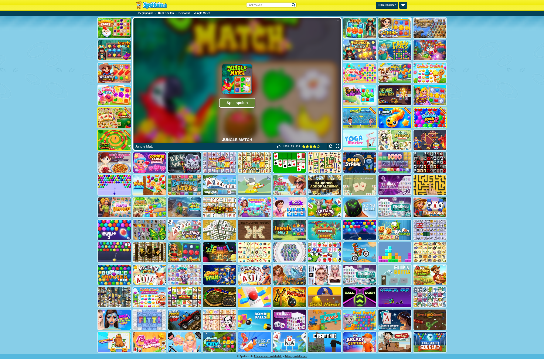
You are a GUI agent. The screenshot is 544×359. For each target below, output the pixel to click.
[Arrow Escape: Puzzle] (430, 185)
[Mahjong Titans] (325, 162)
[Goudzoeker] (325, 297)
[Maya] (220, 297)
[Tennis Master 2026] (360, 117)
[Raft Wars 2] (255, 185)
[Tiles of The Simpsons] (114, 297)
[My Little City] (220, 342)
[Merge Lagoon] (184, 207)
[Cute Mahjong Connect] (395, 140)
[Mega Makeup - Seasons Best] (114, 319)
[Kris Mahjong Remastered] (184, 297)
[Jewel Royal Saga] (395, 95)
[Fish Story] (395, 50)
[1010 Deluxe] (395, 162)
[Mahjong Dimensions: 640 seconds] (395, 207)
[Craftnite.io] (325, 342)
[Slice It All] (255, 342)
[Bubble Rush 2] (430, 117)
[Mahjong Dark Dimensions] (290, 319)
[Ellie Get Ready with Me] (184, 342)
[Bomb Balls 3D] (255, 319)
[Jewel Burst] (220, 252)
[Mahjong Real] (255, 230)
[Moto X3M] (360, 252)
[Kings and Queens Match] (430, 95)
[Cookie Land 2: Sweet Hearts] (149, 162)
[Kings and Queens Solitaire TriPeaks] (290, 207)
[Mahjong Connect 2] (149, 252)
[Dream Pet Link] (220, 319)
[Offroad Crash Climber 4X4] (184, 319)
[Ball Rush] (360, 297)
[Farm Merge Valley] (290, 185)
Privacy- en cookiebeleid (268, 356)
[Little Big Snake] (430, 319)
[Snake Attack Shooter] (114, 140)
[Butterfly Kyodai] (149, 230)
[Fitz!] (149, 319)
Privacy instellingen (296, 356)
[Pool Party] (360, 319)
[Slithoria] (395, 117)
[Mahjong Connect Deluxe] (220, 162)
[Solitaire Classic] (290, 162)
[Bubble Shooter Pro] (114, 275)
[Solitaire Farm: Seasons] (430, 207)
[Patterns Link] (184, 185)
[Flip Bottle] (395, 275)
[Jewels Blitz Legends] (184, 252)
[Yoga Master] (360, 140)
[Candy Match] (360, 95)
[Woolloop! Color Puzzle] (114, 342)
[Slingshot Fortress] (290, 297)
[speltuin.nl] (151, 5)
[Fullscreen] (337, 146)
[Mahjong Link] (220, 207)
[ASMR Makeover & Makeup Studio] (325, 275)
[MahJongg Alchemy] (325, 185)
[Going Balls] (360, 207)
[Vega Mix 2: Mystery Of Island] (149, 207)
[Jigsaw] (325, 319)
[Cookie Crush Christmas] (149, 297)
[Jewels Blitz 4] (114, 50)
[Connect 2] (430, 230)
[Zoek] (293, 5)
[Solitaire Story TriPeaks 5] (255, 275)
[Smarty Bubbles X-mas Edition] (360, 230)
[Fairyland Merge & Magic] (255, 207)
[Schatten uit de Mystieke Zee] (430, 28)
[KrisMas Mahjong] (255, 252)
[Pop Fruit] (220, 275)
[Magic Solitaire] (290, 275)
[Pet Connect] (430, 297)
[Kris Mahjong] (430, 252)
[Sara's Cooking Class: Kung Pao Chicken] (114, 162)
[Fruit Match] (149, 185)
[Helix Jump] (255, 297)
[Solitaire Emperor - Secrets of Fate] (395, 319)
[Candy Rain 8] (114, 95)
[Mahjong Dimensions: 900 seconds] (360, 275)
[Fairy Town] (290, 252)
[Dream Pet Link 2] (184, 275)
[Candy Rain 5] (360, 72)
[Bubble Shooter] (114, 185)
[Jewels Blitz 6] (360, 28)
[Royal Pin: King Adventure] (430, 140)
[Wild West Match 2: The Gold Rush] (114, 72)
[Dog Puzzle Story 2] (395, 72)
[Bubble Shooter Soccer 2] (430, 342)
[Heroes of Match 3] (430, 50)
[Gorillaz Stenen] (430, 162)
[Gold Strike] (360, 162)
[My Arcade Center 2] (360, 342)
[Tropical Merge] (325, 230)
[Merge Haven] (114, 207)
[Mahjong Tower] (220, 230)
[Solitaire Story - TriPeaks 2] (220, 185)
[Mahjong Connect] (255, 162)
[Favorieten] (403, 5)
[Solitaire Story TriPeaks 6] (325, 207)
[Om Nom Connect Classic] (395, 230)
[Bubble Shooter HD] (114, 252)
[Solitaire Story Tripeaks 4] (149, 275)
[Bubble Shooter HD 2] (114, 230)
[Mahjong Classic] (360, 185)
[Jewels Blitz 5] (360, 50)
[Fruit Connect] (325, 252)
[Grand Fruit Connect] (114, 117)
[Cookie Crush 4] (430, 72)
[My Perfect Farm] (430, 275)
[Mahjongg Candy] (149, 342)
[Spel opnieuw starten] (330, 146)
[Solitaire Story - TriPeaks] (290, 342)
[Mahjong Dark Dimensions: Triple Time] (395, 185)
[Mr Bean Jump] (395, 342)
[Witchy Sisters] (184, 162)
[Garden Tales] (114, 28)
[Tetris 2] (395, 252)
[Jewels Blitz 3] (290, 230)
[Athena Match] (395, 28)
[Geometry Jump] (395, 297)
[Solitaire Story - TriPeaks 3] (184, 230)
